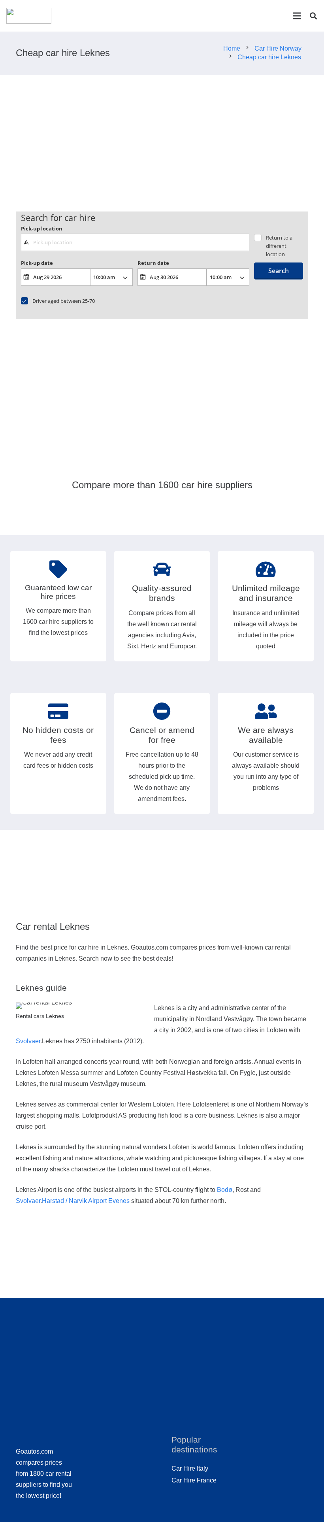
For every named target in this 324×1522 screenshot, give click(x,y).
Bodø (224, 1189)
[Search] (313, 16)
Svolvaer (28, 1041)
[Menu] (297, 16)
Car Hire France (194, 1480)
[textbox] (135, 242)
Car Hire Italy (189, 1468)
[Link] (28, 16)
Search (278, 270)
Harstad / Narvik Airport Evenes (86, 1200)
